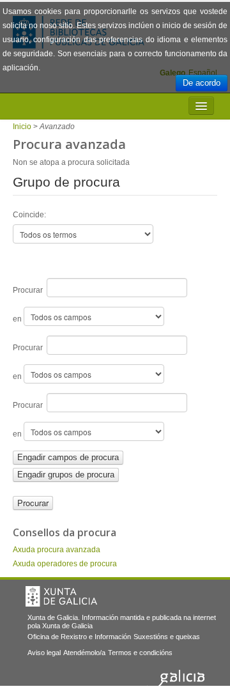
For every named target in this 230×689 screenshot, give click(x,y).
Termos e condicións (140, 652)
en (18, 318)
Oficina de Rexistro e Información (79, 636)
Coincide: (29, 214)
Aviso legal (44, 652)
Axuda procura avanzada (56, 549)
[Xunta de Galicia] (61, 596)
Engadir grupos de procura (65, 474)
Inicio (22, 126)
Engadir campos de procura (68, 457)
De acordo (201, 83)
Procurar (30, 290)
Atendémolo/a (84, 652)
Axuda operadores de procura (65, 563)
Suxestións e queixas (167, 636)
